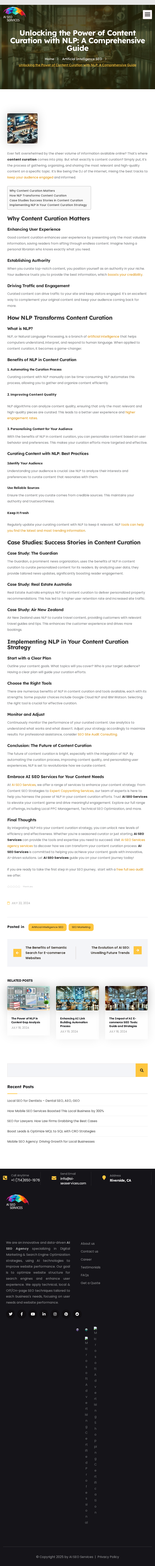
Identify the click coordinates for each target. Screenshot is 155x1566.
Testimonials (91, 1267)
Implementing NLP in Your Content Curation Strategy (48, 205)
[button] (147, 14)
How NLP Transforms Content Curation (38, 196)
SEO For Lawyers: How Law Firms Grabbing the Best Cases (52, 1121)
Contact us (89, 1251)
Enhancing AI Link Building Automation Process (74, 1022)
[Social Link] (10, 1314)
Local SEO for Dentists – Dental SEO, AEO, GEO (43, 1101)
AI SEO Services (24, 785)
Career (86, 1259)
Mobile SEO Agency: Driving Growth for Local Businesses (51, 1141)
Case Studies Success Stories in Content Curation (46, 200)
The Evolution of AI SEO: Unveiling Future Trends (110, 950)
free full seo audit (129, 869)
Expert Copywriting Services (72, 791)
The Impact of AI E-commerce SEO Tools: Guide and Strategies (123, 1022)
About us (88, 1243)
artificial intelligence (103, 336)
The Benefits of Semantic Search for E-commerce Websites (46, 952)
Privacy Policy (108, 1557)
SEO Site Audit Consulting (97, 734)
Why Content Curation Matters (32, 191)
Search (142, 1070)
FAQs (85, 1275)
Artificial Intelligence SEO (47, 927)
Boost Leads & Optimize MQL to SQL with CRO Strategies (51, 1131)
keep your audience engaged (30, 177)
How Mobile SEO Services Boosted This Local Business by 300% (55, 1111)
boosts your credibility (125, 274)
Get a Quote (90, 1283)
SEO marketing (81, 927)
